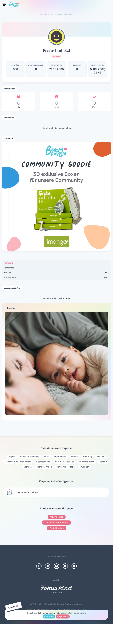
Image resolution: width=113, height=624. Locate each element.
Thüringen (84, 467)
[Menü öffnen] (4, 4)
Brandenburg (60, 456)
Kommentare (55, 277)
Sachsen (28, 467)
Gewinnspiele (56, 517)
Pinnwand (8, 263)
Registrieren (62, 616)
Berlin (46, 456)
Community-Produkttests (56, 522)
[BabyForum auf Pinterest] (47, 566)
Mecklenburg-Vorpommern (18, 461)
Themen (55, 272)
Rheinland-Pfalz (86, 461)
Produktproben (56, 528)
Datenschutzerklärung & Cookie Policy (73, 610)
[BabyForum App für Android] (74, 566)
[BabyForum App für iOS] (65, 566)
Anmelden (49, 616)
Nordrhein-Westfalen (64, 461)
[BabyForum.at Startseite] (14, 5)
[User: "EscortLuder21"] (56, 37)
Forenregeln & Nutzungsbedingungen (39, 610)
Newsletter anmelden (27, 492)
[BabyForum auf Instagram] (56, 566)
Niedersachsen (43, 461)
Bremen (74, 456)
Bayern (12, 456)
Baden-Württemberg (29, 456)
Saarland (103, 461)
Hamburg (87, 456)
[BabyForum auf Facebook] (39, 566)
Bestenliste (9, 268)
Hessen (100, 456)
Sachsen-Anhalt (44, 467)
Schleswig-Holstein (66, 467)
